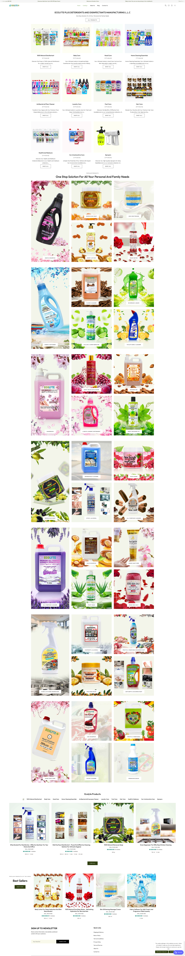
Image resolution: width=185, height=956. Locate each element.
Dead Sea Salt (134, 605)
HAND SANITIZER (134, 563)
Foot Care (108, 104)
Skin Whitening (134, 216)
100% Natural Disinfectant (45, 55)
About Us (96, 948)
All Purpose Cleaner (50, 605)
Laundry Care (76, 104)
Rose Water (134, 258)
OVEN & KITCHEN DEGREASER (50, 691)
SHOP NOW (20, 886)
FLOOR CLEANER (92, 303)
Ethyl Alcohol (92, 518)
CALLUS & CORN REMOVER (91, 344)
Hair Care (139, 104)
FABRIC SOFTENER (50, 344)
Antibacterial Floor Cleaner (46, 104)
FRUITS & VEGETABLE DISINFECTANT (134, 650)
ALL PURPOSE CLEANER (134, 518)
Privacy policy (162, 951)
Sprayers (108, 155)
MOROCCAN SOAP (50, 518)
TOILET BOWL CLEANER (134, 344)
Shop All (46, 66)
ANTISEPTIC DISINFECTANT (134, 691)
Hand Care (108, 55)
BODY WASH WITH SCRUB (91, 389)
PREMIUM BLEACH (134, 778)
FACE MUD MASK (91, 691)
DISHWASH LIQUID (133, 303)
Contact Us (96, 951)
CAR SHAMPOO (91, 736)
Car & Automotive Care (76, 155)
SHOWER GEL (134, 389)
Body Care (76, 55)
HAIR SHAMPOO (91, 563)
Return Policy (97, 935)
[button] (172, 5)
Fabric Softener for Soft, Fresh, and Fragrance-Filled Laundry (79, 910)
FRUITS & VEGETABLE (133, 736)
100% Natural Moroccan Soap (113, 845)
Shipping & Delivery (99, 932)
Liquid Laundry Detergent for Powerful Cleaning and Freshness (141, 910)
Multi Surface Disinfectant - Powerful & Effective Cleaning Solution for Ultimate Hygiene (71, 846)
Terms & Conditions (99, 938)
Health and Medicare (46, 153)
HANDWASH (50, 431)
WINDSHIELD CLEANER (91, 476)
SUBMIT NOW (62, 941)
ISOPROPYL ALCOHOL (91, 650)
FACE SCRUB (133, 476)
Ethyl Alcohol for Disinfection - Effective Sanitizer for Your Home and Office (29, 846)
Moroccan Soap (91, 216)
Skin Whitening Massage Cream (48, 909)
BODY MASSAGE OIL (134, 431)
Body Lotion (91, 258)
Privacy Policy (97, 942)
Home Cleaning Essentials (139, 55)
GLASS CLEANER (91, 778)
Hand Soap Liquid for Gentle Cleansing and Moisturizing (110, 910)
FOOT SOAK (91, 605)
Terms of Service (98, 945)
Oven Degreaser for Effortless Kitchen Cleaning (155, 845)
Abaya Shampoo (50, 258)
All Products (92, 20)
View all (92, 863)
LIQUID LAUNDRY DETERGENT (91, 431)
